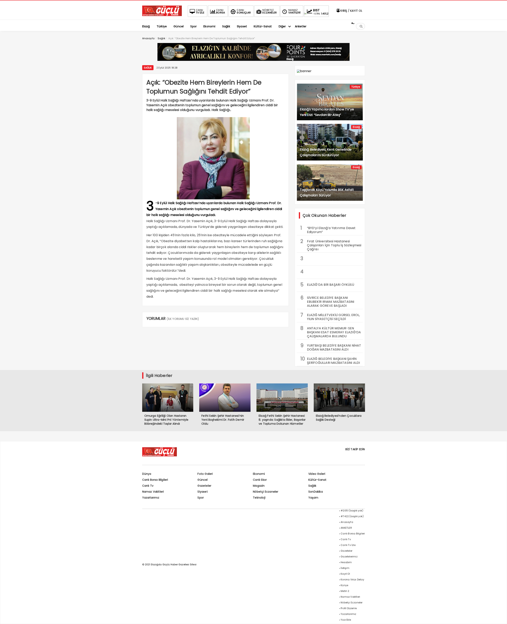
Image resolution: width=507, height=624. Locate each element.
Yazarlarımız (150, 498)
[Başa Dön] (500, 617)
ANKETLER (346, 527)
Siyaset (202, 492)
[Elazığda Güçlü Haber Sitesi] (162, 15)
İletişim (345, 568)
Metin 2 (345, 591)
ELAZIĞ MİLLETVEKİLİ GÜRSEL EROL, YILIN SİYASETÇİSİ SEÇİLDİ (330, 316)
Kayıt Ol (345, 573)
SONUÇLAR (244, 11)
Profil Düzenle (349, 608)
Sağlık (148, 67)
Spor (200, 498)
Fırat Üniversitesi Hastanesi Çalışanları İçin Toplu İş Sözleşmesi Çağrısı (330, 244)
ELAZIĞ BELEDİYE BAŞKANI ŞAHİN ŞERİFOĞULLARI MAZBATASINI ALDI (330, 360)
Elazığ (356, 127)
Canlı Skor (260, 480)
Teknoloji (259, 498)
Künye (344, 585)
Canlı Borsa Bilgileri (155, 480)
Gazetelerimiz (349, 556)
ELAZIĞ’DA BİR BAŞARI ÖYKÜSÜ (327, 284)
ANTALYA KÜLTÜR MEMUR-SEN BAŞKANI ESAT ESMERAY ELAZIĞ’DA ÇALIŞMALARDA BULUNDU (330, 331)
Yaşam (313, 498)
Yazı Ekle (346, 619)
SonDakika (315, 492)
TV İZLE (200, 11)
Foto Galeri (205, 474)
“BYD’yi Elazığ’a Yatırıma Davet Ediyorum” (328, 229)
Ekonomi (259, 474)
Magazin (259, 486)
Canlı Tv (148, 486)
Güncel (202, 480)
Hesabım (346, 562)
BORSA (220, 11)
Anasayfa (347, 522)
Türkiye (355, 86)
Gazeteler (204, 486)
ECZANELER (269, 11)
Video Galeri (316, 474)
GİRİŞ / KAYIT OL (350, 11)
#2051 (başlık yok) (352, 510)
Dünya (146, 474)
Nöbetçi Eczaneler (265, 492)
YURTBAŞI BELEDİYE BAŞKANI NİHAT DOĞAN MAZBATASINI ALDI (330, 347)
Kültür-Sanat (317, 480)
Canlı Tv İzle (348, 545)
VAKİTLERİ (294, 11)
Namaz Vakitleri (153, 492)
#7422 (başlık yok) (352, 516)
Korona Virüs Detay (352, 579)
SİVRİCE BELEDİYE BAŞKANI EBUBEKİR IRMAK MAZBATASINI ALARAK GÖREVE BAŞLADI (327, 301)
